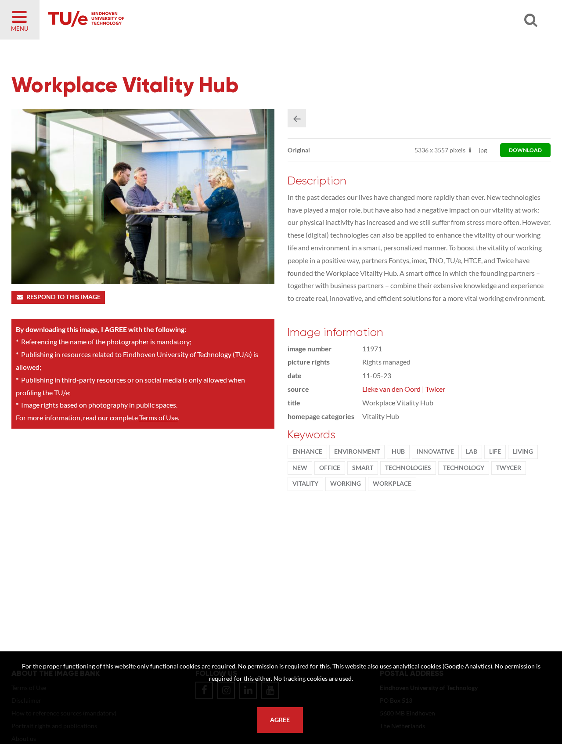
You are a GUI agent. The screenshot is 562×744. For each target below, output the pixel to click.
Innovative (435, 451)
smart (362, 467)
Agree (280, 719)
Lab (471, 451)
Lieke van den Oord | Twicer (403, 389)
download (525, 150)
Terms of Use (158, 417)
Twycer (508, 467)
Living (523, 451)
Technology (463, 467)
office (329, 467)
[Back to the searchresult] (297, 118)
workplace (392, 483)
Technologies (408, 467)
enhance (307, 451)
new (299, 467)
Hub (398, 451)
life (495, 451)
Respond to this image (63, 296)
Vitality (305, 483)
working (345, 483)
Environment (357, 451)
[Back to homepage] (149, 20)
